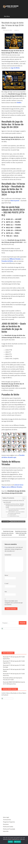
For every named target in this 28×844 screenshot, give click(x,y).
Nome (7, 575)
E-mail (7, 583)
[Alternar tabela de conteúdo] (23, 498)
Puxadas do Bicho (7, 261)
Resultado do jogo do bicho (18, 521)
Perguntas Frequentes (9, 822)
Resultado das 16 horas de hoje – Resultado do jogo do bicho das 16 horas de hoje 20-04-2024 (15, 505)
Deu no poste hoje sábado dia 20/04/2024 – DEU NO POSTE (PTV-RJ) (16, 509)
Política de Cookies (8, 826)
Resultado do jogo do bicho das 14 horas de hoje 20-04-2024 (7, 533)
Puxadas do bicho (13, 514)
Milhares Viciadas (15, 259)
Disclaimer (6, 824)
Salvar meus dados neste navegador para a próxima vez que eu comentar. (14, 602)
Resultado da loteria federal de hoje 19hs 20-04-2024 (20, 533)
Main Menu (7, 16)
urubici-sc (16, 30)
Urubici (19, 102)
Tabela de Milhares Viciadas (14, 516)
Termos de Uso (7, 819)
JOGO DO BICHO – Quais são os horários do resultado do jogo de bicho (16, 512)
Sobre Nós (5, 831)
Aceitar (10, 841)
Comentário (8, 555)
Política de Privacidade (9, 829)
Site (6, 591)
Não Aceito (17, 841)
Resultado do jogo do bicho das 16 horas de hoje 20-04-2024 (13, 501)
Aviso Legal (6, 817)
